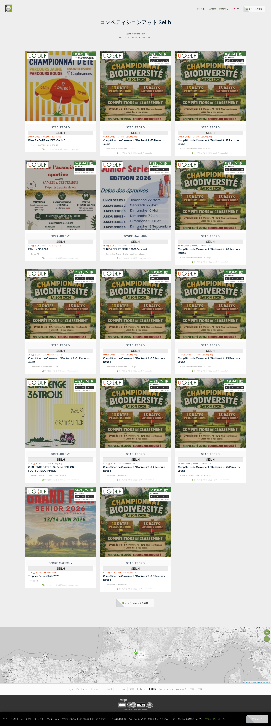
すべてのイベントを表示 (136, 603)
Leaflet (245, 682)
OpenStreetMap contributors (260, 682)
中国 (192, 689)
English (95, 689)
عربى (70, 689)
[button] (237, 6)
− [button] (267, 639)
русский (181, 689)
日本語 (152, 689)
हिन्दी (132, 689)
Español (107, 689)
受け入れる (257, 719)
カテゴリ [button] (225, 8)
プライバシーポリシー (216, 719)
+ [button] (267, 632)
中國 (200, 689)
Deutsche (82, 689)
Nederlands (166, 689)
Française (120, 689)
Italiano (141, 689)
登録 (214, 8)
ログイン (202, 8)
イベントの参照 (255, 9)
